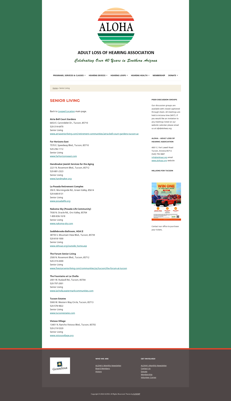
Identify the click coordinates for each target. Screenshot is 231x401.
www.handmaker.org (61, 178)
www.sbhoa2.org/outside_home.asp (68, 245)
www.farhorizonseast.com (63, 156)
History (98, 371)
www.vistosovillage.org (62, 335)
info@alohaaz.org (159, 157)
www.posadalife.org (60, 201)
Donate (172, 75)
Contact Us (146, 368)
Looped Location (66, 111)
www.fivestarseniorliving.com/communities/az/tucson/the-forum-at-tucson (88, 268)
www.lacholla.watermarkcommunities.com (71, 290)
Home (55, 88)
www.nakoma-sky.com (61, 223)
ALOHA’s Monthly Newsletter (108, 365)
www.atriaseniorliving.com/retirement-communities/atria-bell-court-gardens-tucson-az (94, 133)
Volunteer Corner (148, 377)
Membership (159, 75)
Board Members (102, 368)
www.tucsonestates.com (62, 313)
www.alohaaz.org (159, 160)
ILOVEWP (136, 394)
